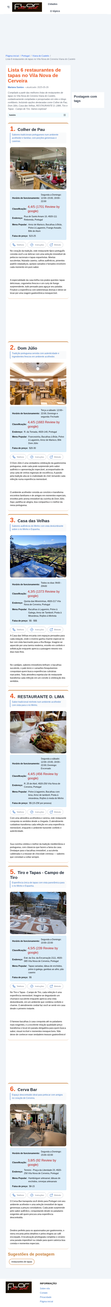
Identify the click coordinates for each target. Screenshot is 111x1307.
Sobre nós (45, 1288)
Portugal (26, 56)
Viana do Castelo (40, 56)
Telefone (20, 245)
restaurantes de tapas (21, 1262)
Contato (44, 1293)
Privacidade (45, 1297)
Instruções (39, 245)
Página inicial (12, 56)
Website (57, 245)
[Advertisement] (55, 33)
